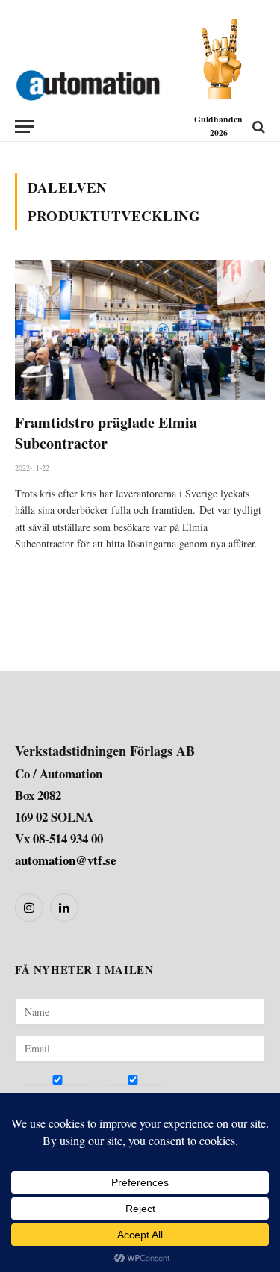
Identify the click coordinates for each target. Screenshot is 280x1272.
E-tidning (124, 1097)
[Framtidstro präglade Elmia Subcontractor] (140, 330)
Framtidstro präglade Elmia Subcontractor (106, 432)
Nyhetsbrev (49, 1097)
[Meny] (24, 126)
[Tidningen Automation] (88, 82)
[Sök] (257, 126)
